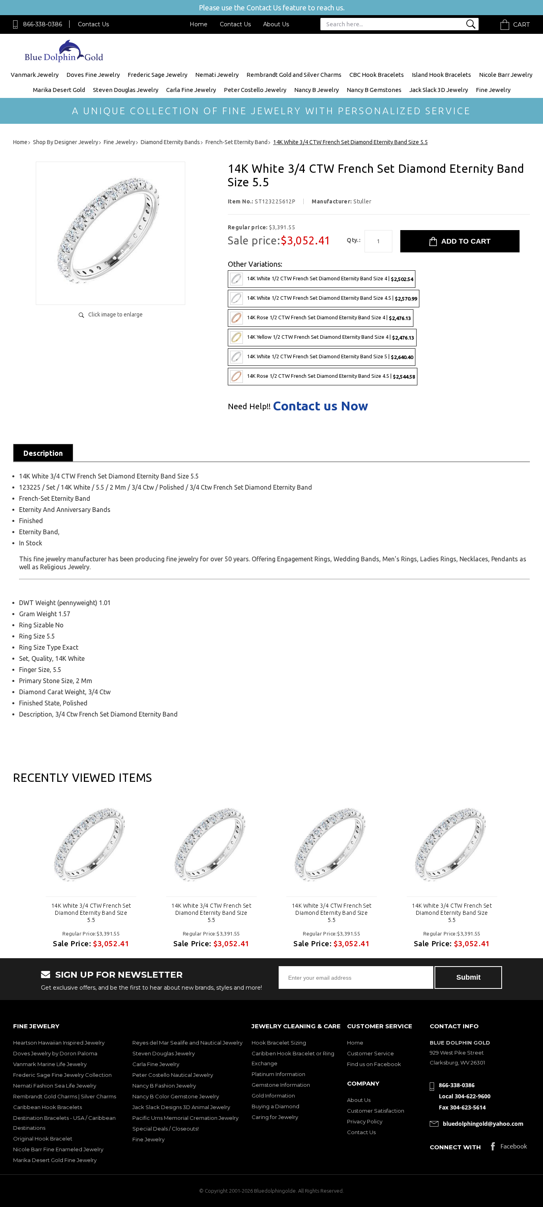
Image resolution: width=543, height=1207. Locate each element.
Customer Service (370, 1053)
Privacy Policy (364, 1121)
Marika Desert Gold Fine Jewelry (55, 1160)
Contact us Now (320, 405)
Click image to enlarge (115, 314)
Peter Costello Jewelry (255, 89)
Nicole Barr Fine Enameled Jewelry (58, 1149)
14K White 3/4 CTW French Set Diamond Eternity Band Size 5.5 (91, 912)
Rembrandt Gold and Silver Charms (293, 74)
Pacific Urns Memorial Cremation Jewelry (185, 1118)
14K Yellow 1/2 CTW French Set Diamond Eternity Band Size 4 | (330, 337)
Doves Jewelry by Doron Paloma (55, 1053)
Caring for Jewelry (275, 1117)
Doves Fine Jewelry (93, 74)
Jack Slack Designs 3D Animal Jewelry (181, 1107)
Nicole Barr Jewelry (505, 74)
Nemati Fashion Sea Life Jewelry (54, 1085)
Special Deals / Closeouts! (165, 1128)
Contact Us (93, 24)
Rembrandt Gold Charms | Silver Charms (64, 1096)
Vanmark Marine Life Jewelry (50, 1064)
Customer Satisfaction (375, 1110)
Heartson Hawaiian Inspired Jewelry (59, 1042)
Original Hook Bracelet (42, 1138)
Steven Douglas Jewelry (125, 89)
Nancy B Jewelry (316, 89)
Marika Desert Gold (59, 89)
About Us (276, 24)
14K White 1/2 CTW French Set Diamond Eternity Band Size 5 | (330, 356)
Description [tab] (43, 453)
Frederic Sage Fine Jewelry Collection (62, 1075)
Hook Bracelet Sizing (279, 1042)
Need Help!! (249, 406)
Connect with (455, 1147)
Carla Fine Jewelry (191, 89)
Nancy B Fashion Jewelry (164, 1085)
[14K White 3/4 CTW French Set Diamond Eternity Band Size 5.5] (110, 290)
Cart (521, 24)
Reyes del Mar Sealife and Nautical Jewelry (187, 1042)
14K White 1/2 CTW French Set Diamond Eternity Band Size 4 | (330, 278)
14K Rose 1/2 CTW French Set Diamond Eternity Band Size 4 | (329, 317)
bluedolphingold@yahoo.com (483, 1123)
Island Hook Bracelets (441, 74)
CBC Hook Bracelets (376, 74)
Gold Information (273, 1095)
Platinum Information (278, 1074)
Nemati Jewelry (217, 74)
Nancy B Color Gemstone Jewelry (175, 1096)
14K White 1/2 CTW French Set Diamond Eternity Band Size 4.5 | (332, 298)
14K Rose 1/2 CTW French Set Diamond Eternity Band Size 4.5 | (331, 376)
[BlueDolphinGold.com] (64, 60)
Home (199, 24)
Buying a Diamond (275, 1106)
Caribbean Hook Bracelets (47, 1107)
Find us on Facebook (374, 1064)
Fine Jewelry (493, 89)
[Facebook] (509, 1148)
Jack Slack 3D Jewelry (438, 89)
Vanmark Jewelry (34, 74)
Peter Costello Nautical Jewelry (172, 1075)
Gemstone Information (281, 1085)
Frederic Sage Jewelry (157, 74)
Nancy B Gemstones (374, 89)
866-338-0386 (42, 24)
